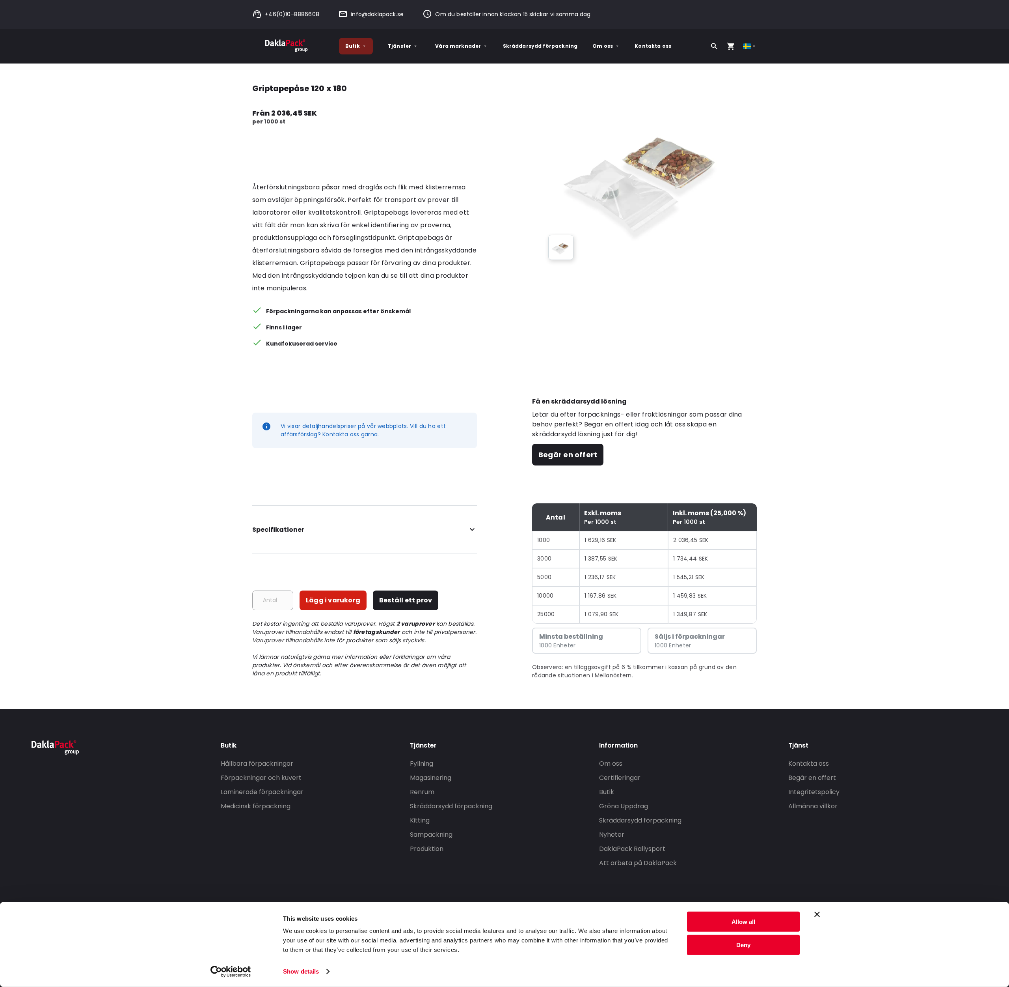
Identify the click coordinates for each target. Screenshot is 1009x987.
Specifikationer (278, 529)
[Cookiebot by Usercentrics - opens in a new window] (230, 972)
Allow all (743, 921)
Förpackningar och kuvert (261, 777)
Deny (743, 944)
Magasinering (430, 777)
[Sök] (714, 46)
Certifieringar (619, 777)
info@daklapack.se (377, 14)
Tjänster (399, 46)
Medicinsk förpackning (255, 806)
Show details (301, 971)
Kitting (420, 820)
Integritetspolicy (814, 791)
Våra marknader (458, 46)
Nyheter (611, 834)
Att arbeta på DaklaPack (638, 862)
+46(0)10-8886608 (292, 14)
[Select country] (750, 46)
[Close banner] (817, 914)
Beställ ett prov (405, 600)
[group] (560, 247)
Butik (352, 46)
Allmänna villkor (813, 806)
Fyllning (421, 763)
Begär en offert (567, 455)
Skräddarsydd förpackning (540, 46)
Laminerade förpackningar (262, 791)
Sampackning (431, 834)
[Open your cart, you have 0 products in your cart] (730, 46)
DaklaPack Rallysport (632, 848)
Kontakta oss (653, 46)
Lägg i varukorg (333, 600)
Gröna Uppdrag (623, 806)
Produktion (426, 848)
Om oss (602, 46)
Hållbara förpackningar (257, 763)
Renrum (422, 791)
